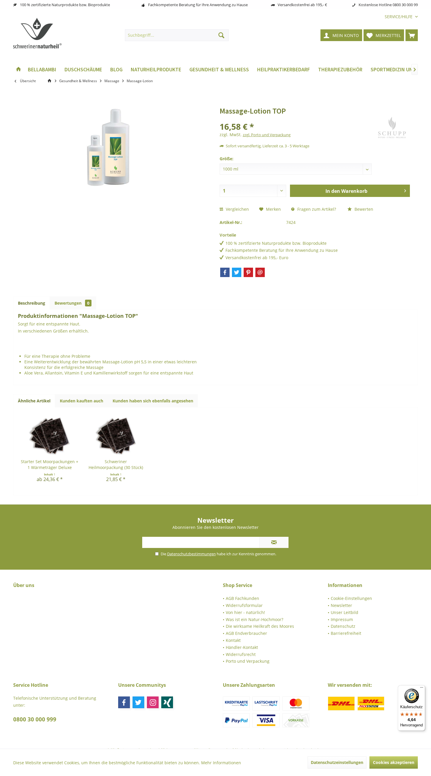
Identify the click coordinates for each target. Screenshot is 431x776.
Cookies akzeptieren (393, 762)
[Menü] (421, 688)
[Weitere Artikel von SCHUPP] (392, 128)
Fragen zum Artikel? (316, 209)
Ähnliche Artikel (34, 401)
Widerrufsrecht (241, 654)
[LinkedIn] (167, 702)
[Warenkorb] (411, 35)
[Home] (18, 70)
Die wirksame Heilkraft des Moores (260, 626)
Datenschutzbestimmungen (191, 553)
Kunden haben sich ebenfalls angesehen (153, 401)
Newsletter (341, 605)
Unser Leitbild (344, 612)
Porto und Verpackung (247, 661)
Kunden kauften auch (81, 401)
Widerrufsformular (244, 605)
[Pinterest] (248, 272)
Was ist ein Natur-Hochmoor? (254, 619)
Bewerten (363, 209)
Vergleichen (237, 209)
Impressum (342, 619)
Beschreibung (31, 303)
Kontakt (233, 640)
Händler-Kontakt (242, 647)
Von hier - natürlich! (245, 612)
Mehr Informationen (221, 762)
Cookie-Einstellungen (351, 598)
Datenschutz (343, 626)
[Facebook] (225, 272)
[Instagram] (153, 702)
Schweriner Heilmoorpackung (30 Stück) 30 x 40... (116, 464)
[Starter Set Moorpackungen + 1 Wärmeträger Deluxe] (49, 435)
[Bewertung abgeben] (296, 119)
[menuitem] (399, 16)
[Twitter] (236, 272)
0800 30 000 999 (34, 719)
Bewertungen (72, 303)
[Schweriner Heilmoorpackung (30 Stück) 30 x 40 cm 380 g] (116, 435)
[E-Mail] (260, 272)
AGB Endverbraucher (246, 633)
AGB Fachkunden (242, 598)
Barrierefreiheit (346, 633)
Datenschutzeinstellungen (337, 762)
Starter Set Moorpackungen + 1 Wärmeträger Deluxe (49, 464)
